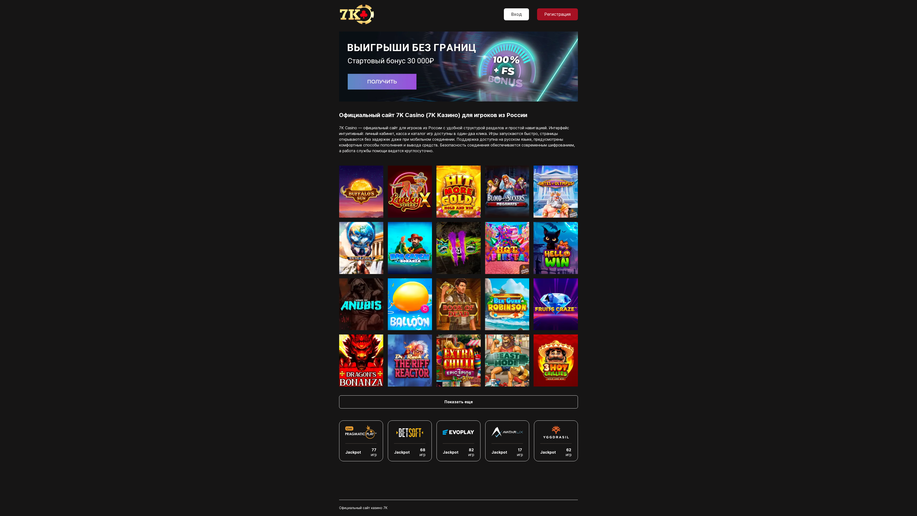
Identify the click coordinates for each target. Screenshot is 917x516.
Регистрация (557, 14)
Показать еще (458, 401)
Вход (516, 14)
